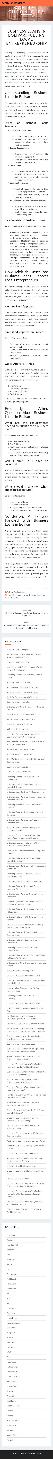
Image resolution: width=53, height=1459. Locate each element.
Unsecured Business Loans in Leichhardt (23, 1003)
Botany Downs (13, 1420)
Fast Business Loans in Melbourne (21, 719)
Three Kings (12, 1318)
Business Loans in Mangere (18, 662)
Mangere (10, 1259)
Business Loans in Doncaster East (21, 1044)
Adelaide (17, 592)
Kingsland (11, 1235)
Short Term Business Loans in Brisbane (23, 714)
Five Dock (11, 1347)
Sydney (10, 1415)
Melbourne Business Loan (17, 729)
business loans (11, 597)
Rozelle (10, 1391)
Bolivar (10, 592)
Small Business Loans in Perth (19, 754)
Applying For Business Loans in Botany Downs (26, 1141)
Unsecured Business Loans (18, 1178)
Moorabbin (11, 1342)
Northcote (11, 1362)
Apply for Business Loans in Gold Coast (23, 692)
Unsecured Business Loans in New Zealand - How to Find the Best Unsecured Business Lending (25, 1194)
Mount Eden (12, 1435)
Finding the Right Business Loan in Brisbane (25, 1023)
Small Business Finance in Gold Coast (22, 687)
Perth (9, 1264)
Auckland (10, 1240)
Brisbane (10, 1249)
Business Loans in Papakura (18, 771)
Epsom (10, 1410)
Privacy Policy (35, 1453)
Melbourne (11, 1288)
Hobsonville (12, 1371)
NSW (9, 1352)
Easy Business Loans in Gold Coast (21, 749)
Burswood (11, 1327)
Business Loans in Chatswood (19, 682)
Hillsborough (12, 1367)
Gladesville (11, 1425)
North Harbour (13, 1406)
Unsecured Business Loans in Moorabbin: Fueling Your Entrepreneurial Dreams (26, 625)
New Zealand (12, 1245)
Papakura (11, 1313)
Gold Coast (11, 1279)
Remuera (10, 1430)
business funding (36, 595)
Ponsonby (11, 1396)
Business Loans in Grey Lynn (18, 767)
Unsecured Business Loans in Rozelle (22, 1153)
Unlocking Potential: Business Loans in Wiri (25, 881)
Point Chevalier (13, 1323)
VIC (8, 1293)
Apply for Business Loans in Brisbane (22, 697)
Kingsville (11, 1332)
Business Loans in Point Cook (19, 702)
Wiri (8, 1357)
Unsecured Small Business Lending (21, 1166)
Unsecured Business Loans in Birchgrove (23, 975)
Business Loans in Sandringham (20, 970)
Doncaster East (13, 1376)
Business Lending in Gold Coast (20, 724)
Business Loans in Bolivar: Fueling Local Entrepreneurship (26, 37)
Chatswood (11, 1274)
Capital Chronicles (13, 3)
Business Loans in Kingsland (18, 649)
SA (23, 592)
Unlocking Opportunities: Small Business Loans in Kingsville (27, 613)
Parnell (10, 1440)
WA (8, 1269)
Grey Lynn (11, 1308)
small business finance (18, 595)
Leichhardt (11, 1401)
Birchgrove (11, 1386)
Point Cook (11, 1284)
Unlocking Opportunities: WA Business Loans (25, 792)
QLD (8, 1254)
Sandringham (12, 1381)
